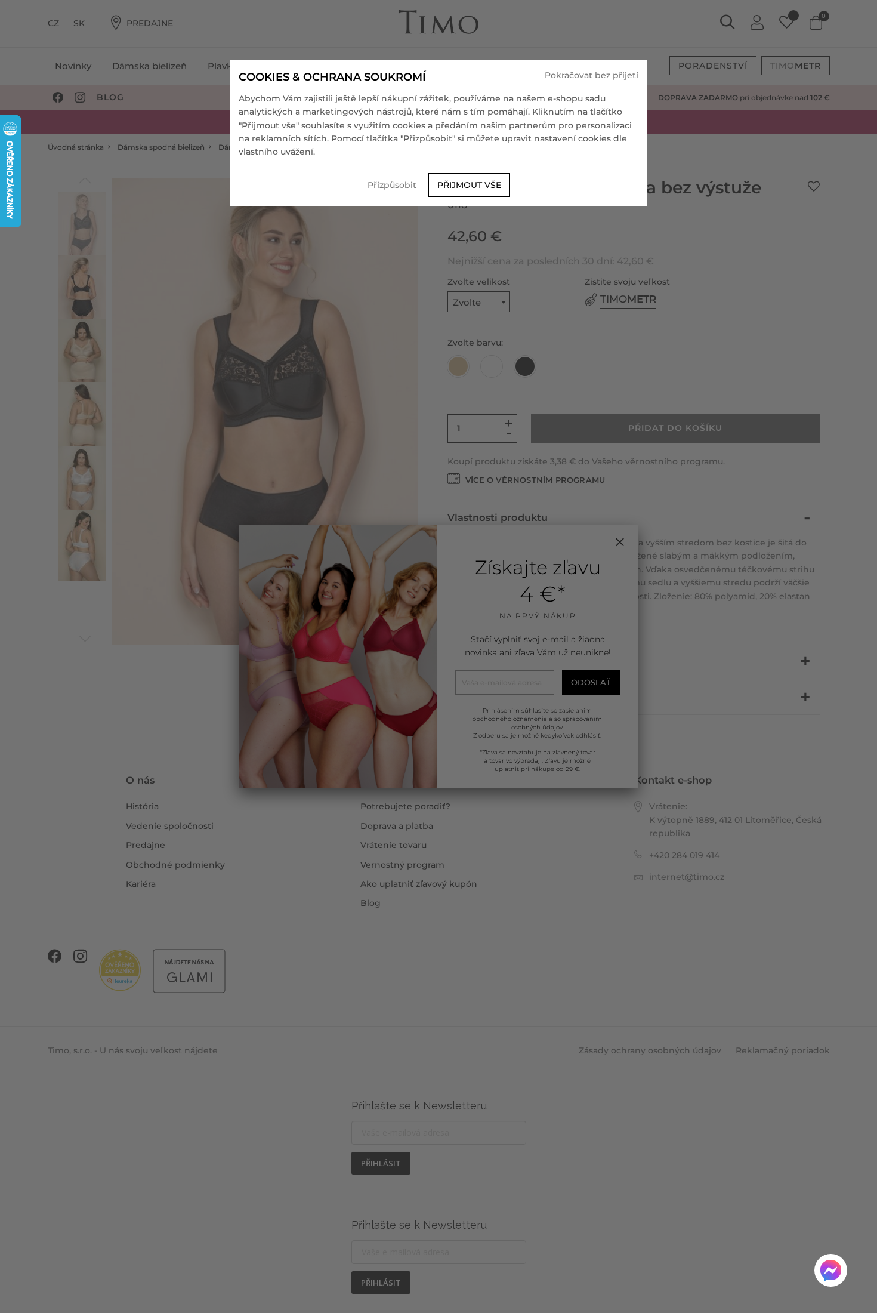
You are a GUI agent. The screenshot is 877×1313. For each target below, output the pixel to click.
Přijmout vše (469, 185)
